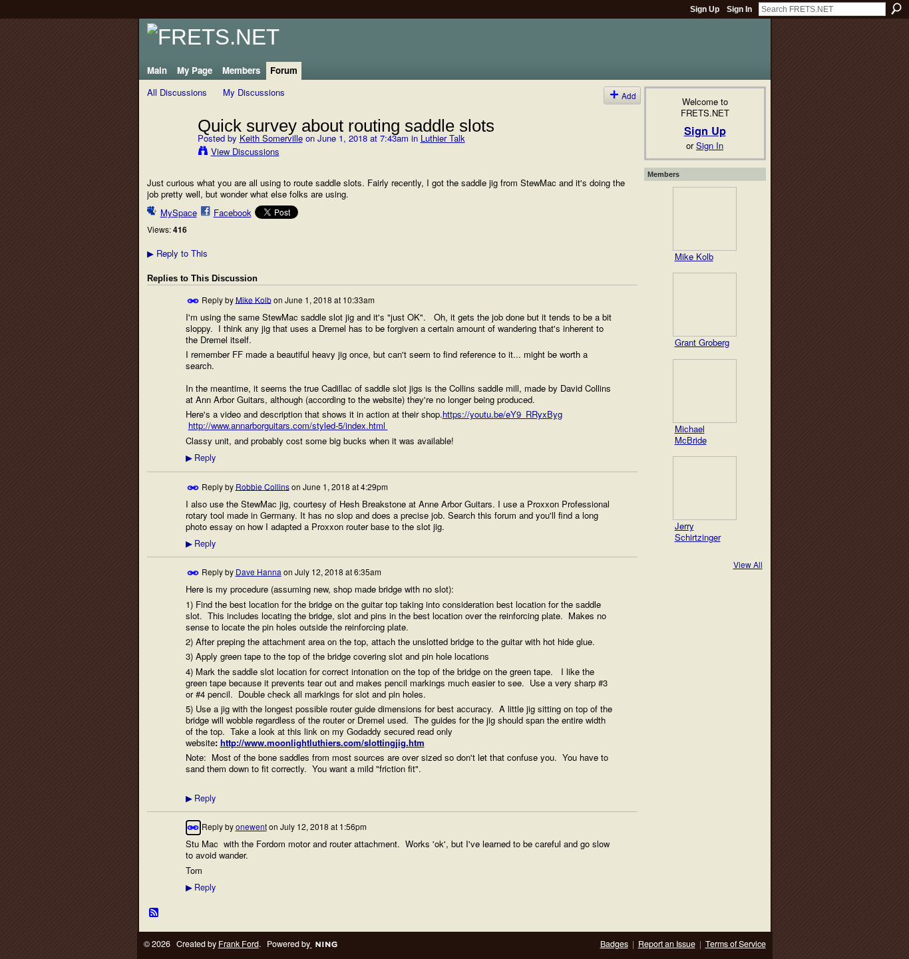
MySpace (178, 212)
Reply (201, 458)
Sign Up (704, 9)
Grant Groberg (702, 342)
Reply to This (177, 253)
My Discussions (254, 92)
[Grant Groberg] (705, 305)
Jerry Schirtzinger (698, 531)
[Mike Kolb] (705, 219)
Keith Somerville (271, 138)
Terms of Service (735, 944)
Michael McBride (691, 434)
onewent (251, 826)
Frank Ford (238, 944)
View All (748, 564)
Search (896, 9)
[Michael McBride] (705, 391)
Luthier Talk (443, 138)
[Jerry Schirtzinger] (705, 488)
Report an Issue (666, 944)
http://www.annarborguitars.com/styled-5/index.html (288, 425)
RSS (154, 913)
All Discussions (177, 92)
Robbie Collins (262, 485)
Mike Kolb (254, 299)
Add (629, 95)
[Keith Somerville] (168, 153)
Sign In (739, 9)
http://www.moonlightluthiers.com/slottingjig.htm (322, 742)
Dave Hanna (258, 571)
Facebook (233, 212)
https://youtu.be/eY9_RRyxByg (502, 414)
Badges (614, 944)
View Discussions (245, 151)
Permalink (193, 301)
